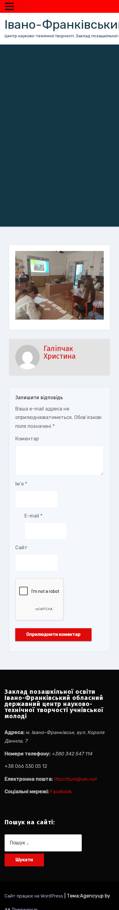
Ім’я (21, 484)
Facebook (61, 791)
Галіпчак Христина (60, 352)
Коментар (27, 439)
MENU (24, 7)
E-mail (33, 516)
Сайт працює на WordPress (34, 896)
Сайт (21, 547)
